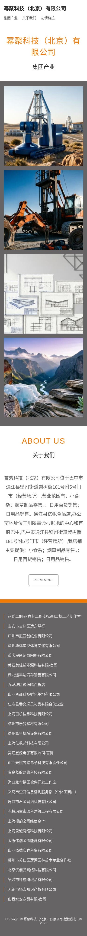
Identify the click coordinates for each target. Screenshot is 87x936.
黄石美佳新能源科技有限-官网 (32, 665)
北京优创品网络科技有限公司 (32, 870)
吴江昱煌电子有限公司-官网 (31, 753)
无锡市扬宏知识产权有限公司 (32, 889)
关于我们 (29, 18)
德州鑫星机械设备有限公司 (30, 733)
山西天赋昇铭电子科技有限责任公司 (37, 763)
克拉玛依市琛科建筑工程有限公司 (36, 811)
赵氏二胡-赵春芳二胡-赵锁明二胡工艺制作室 (44, 616)
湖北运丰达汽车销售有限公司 (32, 675)
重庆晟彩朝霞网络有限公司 (30, 655)
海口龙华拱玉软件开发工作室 (32, 782)
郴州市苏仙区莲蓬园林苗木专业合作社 (39, 860)
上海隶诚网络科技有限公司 (30, 831)
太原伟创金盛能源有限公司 (30, 841)
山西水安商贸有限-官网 (27, 899)
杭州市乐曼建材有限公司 (28, 724)
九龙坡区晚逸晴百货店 (26, 685)
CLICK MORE (43, 580)
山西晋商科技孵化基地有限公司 (34, 694)
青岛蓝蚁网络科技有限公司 (30, 772)
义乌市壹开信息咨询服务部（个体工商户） (43, 792)
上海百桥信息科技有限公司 (30, 714)
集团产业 (11, 18)
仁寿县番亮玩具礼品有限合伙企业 (36, 704)
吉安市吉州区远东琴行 (26, 626)
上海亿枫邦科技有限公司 (28, 743)
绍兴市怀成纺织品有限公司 (30, 880)
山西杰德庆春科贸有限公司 (30, 850)
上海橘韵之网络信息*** (26, 821)
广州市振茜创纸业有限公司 (30, 636)
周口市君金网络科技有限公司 (32, 802)
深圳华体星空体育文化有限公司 (34, 646)
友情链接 (48, 18)
